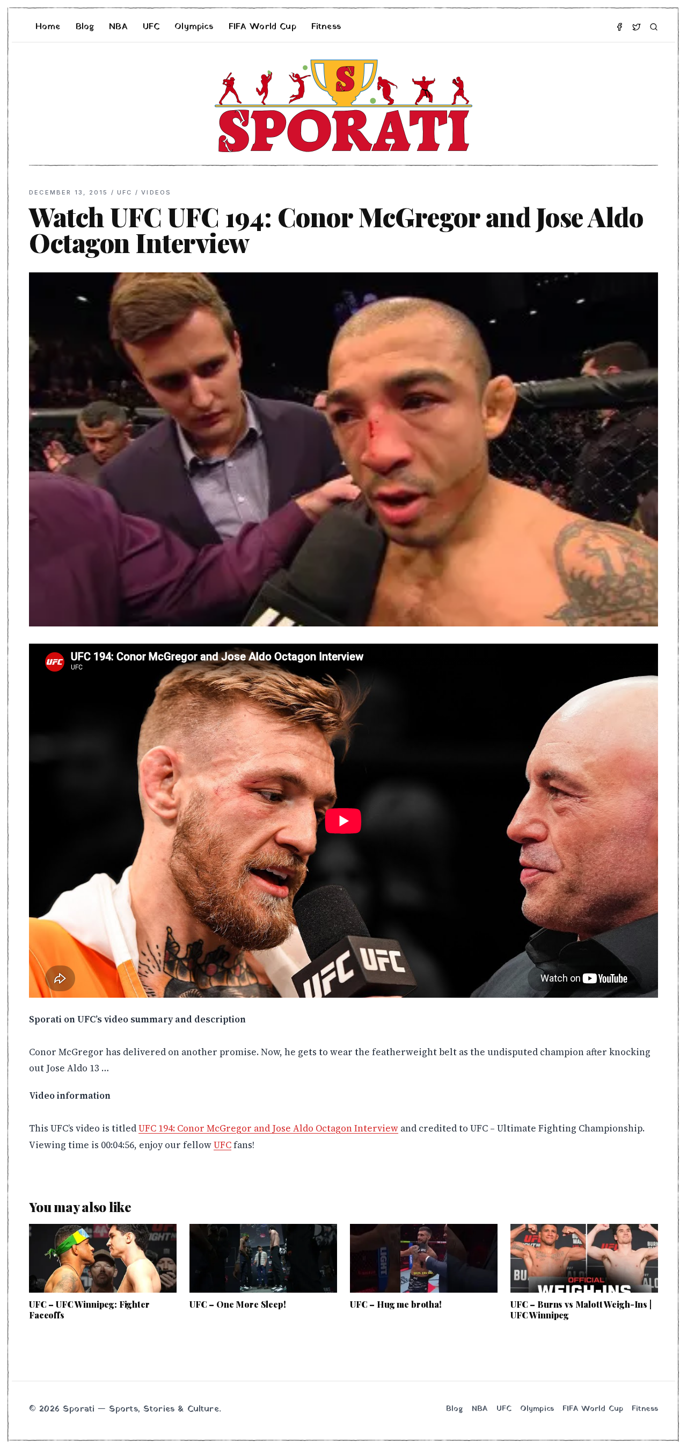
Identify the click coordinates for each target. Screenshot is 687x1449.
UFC (151, 26)
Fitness (326, 26)
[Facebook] (619, 27)
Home (48, 26)
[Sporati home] (343, 106)
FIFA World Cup (262, 26)
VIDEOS (156, 192)
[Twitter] (636, 27)
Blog (85, 26)
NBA (118, 26)
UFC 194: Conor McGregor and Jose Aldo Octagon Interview (268, 1128)
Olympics (193, 26)
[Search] (653, 27)
